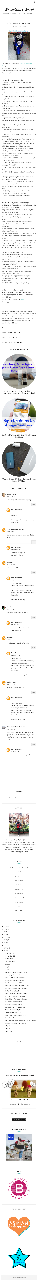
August (7, 964)
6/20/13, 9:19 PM (11, 729)
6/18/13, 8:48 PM (15, 624)
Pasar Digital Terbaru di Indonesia (16, 999)
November (8, 956)
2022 (5, 929)
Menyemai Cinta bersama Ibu (14, 980)
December (8, 953)
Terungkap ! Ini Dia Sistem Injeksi (16, 975)
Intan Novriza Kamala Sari (15, 529)
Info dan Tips (19, 876)
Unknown (10, 562)
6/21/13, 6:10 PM (15, 751)
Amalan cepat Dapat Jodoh (19, 1100)
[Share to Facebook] (9, 337)
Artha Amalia (11, 494)
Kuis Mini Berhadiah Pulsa (13, 1004)
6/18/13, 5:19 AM (11, 684)
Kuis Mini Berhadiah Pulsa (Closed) (16, 988)
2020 (5, 932)
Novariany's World (19, 9)
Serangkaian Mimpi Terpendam (15, 977)
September (9, 961)
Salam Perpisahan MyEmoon (14, 1010)
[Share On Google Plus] (20, 337)
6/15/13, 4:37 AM (11, 531)
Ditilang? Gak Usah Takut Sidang (15, 1023)
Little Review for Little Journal (15, 996)
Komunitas (19, 889)
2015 (5, 945)
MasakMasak (19, 893)
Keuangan (19, 885)
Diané (9, 607)
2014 (5, 948)
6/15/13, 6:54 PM (11, 564)
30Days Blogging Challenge (19, 867)
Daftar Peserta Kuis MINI (13, 991)
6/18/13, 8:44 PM (15, 549)
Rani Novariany (16, 509)
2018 (5, 937)
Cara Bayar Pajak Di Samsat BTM (15, 1015)
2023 (5, 926)
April (6, 1028)
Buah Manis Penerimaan (13, 1018)
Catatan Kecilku (15, 342)
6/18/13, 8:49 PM (15, 512)
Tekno (19, 906)
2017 (5, 940)
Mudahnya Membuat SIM (13, 1002)
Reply (33, 504)
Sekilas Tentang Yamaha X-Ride (15, 1007)
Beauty (19, 872)
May (6, 1026)
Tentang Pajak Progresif (13, 1012)
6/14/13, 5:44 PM (11, 496)
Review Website (19, 902)
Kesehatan (19, 880)
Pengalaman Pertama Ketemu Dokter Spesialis (20, 1020)
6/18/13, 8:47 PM (15, 655)
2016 (5, 942)
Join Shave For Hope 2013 (13, 983)
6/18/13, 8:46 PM (15, 580)
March (7, 1031)
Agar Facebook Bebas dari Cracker (16, 993)
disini (22, 299)
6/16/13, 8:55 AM (11, 609)
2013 (5, 950)
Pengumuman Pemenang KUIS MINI (17, 985)
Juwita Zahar (11, 682)
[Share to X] (13, 337)
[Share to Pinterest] (16, 337)
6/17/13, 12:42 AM (11, 640)
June (7, 969)
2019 (5, 934)
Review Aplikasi (19, 897)
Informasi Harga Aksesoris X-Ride (16, 972)
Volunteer (19, 910)
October (8, 959)
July (6, 967)
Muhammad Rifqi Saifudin (16, 727)
